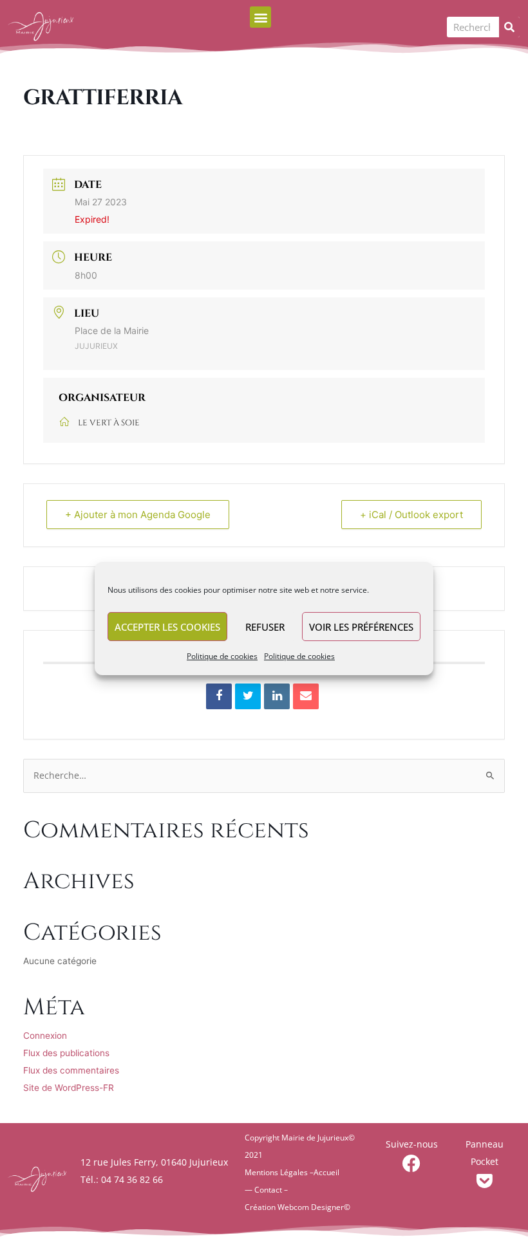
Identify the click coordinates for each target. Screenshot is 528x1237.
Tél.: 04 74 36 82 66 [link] (121, 1179)
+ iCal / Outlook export (411, 514)
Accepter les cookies (167, 626)
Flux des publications (66, 1053)
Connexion (45, 1035)
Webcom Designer (311, 1207)
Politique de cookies (222, 656)
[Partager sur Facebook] (219, 696)
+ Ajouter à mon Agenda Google (138, 514)
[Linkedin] (277, 696)
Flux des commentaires (71, 1070)
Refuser (265, 626)
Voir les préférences (361, 626)
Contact (268, 1189)
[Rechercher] (509, 27)
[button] (260, 17)
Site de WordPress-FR (68, 1088)
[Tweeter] (248, 696)
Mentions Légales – (279, 1172)
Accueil (326, 1172)
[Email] (306, 696)
